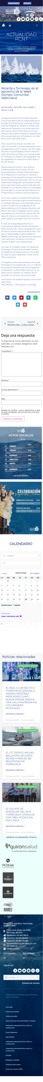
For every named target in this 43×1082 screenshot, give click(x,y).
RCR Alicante (7, 285)
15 (32, 590)
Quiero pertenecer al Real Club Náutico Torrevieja (20, 1021)
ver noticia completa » (15, 714)
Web (3, 399)
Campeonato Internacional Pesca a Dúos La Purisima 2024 (19, 1043)
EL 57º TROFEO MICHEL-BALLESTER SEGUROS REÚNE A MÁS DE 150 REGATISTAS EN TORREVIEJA (20, 758)
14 (26, 590)
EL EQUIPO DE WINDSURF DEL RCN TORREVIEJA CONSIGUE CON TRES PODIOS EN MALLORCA (20, 814)
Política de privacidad (12, 1012)
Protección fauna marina (13, 1064)
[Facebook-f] (19, 19)
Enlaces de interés (30, 983)
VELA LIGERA (28, 107)
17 (2, 595)
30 (38, 599)
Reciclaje (8, 1055)
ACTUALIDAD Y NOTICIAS (21, 47)
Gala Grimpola (10, 1037)
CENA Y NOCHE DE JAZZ (10, 616)
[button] (10, 25)
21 (26, 595)
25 (8, 599)
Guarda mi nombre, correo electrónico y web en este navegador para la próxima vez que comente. (20, 412)
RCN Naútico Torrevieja (25, 285)
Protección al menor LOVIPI (14, 1069)
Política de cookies (11, 1016)
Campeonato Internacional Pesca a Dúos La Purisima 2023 (19, 1027)
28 (8, 581)
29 (32, 599)
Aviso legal (9, 1007)
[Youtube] (23, 19)
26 (14, 599)
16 (38, 590)
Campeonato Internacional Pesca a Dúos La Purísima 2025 (19, 1050)
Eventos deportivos (11, 1032)
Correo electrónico (10, 390)
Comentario (7, 351)
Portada (9, 47)
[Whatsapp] (41, 19)
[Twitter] (28, 19)
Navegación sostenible (12, 1060)
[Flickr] (32, 19)
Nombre (5, 380)
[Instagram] (36, 19)
